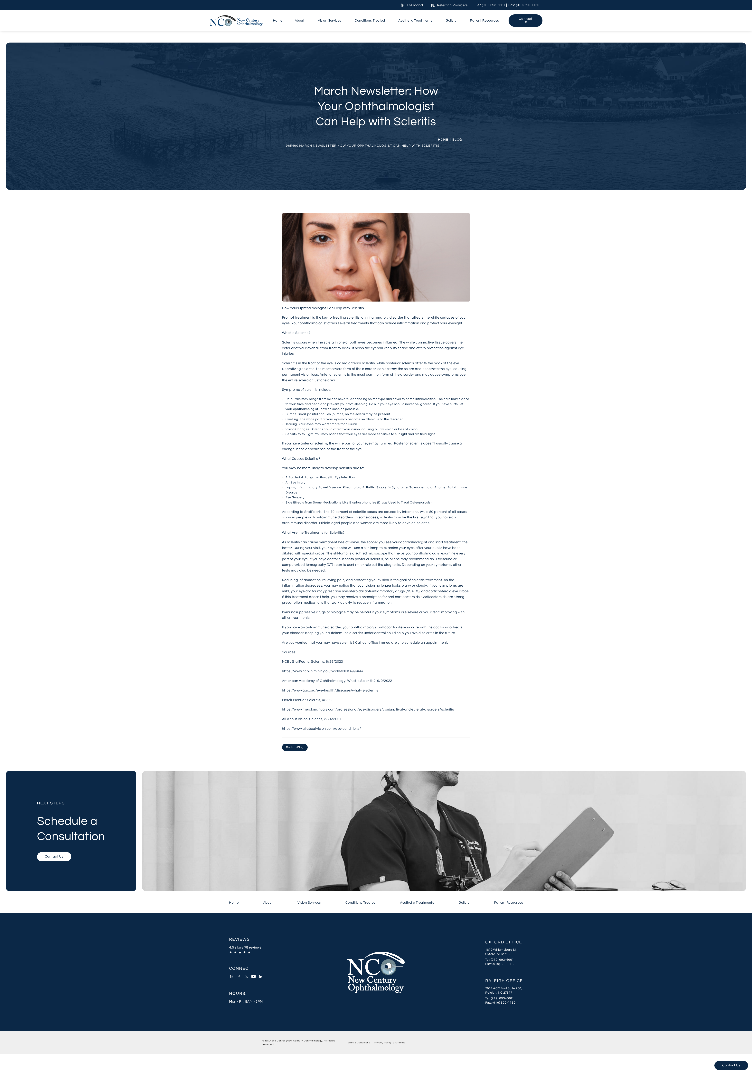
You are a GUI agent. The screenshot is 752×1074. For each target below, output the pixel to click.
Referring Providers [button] (452, 5)
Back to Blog (295, 747)
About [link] (300, 20)
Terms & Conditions (358, 1042)
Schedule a (71, 822)
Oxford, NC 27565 (498, 954)
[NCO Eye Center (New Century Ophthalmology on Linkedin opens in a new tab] (260, 976)
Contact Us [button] (731, 1065)
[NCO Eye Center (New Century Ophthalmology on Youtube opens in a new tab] (253, 976)
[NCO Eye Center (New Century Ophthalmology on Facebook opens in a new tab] (239, 976)
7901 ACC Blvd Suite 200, (503, 988)
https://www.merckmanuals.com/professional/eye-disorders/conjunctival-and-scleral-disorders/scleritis (368, 709)
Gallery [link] (451, 20)
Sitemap (400, 1042)
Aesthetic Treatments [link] (415, 20)
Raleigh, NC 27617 (498, 992)
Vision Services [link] (329, 20)
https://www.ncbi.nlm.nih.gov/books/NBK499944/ (322, 671)
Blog (457, 139)
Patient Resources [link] (484, 20)
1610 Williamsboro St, (501, 949)
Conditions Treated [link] (370, 20)
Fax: (504, 964)
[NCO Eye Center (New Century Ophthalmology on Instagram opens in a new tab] (231, 976)
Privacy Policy (382, 1042)
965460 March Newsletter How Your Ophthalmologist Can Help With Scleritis (362, 145)
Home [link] (277, 20)
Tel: (504, 959)
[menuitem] (277, 20)
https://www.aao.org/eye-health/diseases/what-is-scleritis (330, 690)
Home (443, 139)
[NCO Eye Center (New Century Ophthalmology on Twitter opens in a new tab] (246, 976)
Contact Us (525, 20)
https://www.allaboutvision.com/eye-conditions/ (321, 729)
